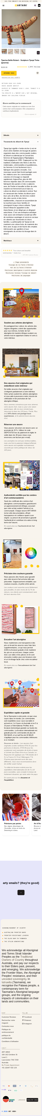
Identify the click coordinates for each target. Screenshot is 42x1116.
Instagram (28, 1024)
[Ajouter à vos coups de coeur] (37, 73)
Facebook (28, 1017)
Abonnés (34, 270)
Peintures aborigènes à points (17, 270)
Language (21, 1100)
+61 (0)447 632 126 (9, 1068)
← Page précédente (21, 262)
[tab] (21, 135)
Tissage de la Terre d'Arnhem (21, 265)
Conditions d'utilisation (10, 1041)
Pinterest (27, 1020)
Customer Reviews (9, 1017)
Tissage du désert (28, 273)
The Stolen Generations (14, 941)
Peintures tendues (13, 273)
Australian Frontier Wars (15, 932)
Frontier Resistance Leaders (16, 935)
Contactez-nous (8, 1026)
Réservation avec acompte (11, 77)
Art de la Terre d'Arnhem (21, 268)
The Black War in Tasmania (15, 938)
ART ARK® (12, 1111)
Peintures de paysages (21, 275)
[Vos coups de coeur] (35, 5)
